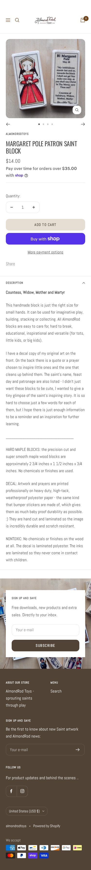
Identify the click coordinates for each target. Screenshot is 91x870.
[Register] (78, 749)
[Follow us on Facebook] (11, 791)
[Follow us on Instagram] (22, 791)
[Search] (17, 20)
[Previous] (8, 124)
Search (56, 691)
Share (10, 263)
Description (14, 283)
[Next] (83, 124)
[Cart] (82, 20)
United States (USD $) (24, 811)
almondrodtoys (17, 134)
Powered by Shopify (46, 826)
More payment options (45, 252)
